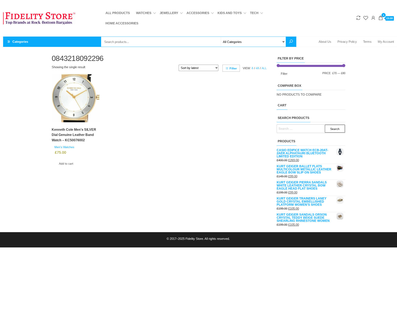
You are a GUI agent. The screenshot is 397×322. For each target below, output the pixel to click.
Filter (233, 68)
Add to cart (66, 163)
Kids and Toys (230, 13)
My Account (386, 41)
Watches (143, 13)
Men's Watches (64, 147)
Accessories (198, 13)
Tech (254, 13)
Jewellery (169, 13)
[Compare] (358, 18)
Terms (367, 41)
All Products (117, 13)
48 (257, 68)
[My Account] (373, 18)
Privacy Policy (347, 41)
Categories (20, 41)
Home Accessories (121, 23)
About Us (325, 41)
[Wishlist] (365, 18)
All (264, 68)
